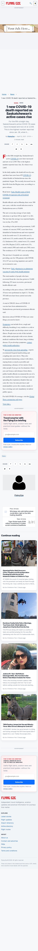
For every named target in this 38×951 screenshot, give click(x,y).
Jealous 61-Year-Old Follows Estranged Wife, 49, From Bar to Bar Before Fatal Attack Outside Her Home (16, 676)
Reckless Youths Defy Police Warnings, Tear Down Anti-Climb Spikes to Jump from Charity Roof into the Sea (17, 625)
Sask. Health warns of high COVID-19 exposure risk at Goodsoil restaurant (16, 195)
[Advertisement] (19, 70)
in (26, 144)
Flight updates (6, 820)
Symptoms (6, 324)
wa (31, 144)
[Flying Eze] (13, 3)
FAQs (3, 844)
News (12, 94)
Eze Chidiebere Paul (11, 587)
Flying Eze (11, 136)
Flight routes (6, 829)
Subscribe (19, 440)
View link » (7, 404)
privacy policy (7, 447)
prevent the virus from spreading (16, 350)
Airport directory (7, 823)
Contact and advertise (9, 841)
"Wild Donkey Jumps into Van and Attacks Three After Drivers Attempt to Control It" (18, 725)
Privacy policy (6, 847)
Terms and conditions (9, 851)
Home (4, 94)
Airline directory (7, 826)
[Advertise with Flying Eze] (19, 28)
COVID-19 (14, 159)
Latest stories (6, 816)
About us (4, 838)
